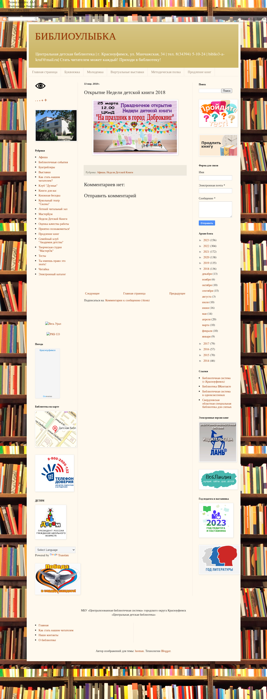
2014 (206, 361)
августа (207, 296)
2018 (206, 269)
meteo (47, 396)
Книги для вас (48, 190)
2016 (206, 349)
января (206, 336)
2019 (206, 263)
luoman (139, 651)
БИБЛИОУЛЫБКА (75, 35)
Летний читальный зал (53, 209)
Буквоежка (72, 72)
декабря (207, 274)
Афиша (101, 172)
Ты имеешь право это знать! (52, 262)
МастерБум (46, 214)
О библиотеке (47, 640)
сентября (208, 291)
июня (206, 308)
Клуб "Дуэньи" (48, 185)
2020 (206, 257)
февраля (207, 331)
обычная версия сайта (21, 14)
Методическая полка (166, 72)
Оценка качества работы (54, 224)
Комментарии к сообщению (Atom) (127, 300)
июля (205, 302)
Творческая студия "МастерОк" (50, 249)
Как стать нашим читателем (56, 630)
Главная (43, 625)
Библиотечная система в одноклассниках (216, 393)
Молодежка (95, 72)
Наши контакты (48, 635)
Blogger (165, 651)
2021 (206, 251)
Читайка (44, 269)
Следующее (92, 293)
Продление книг (199, 72)
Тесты (42, 256)
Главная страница (44, 72)
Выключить (33, 6)
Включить (46, 6)
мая (204, 314)
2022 (206, 246)
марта (206, 325)
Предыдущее (177, 293)
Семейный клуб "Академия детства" (51, 240)
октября (207, 285)
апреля (206, 319)
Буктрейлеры (47, 167)
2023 (206, 240)
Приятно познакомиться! (54, 229)
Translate (63, 555)
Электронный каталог (52, 274)
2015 (206, 355)
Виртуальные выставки (127, 72)
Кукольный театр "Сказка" (49, 202)
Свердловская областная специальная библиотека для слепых (217, 403)
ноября (207, 279)
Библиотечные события (53, 162)
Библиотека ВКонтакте (216, 386)
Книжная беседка (49, 195)
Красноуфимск (47, 350)
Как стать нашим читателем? (49, 178)
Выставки (45, 172)
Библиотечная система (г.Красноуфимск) (216, 379)
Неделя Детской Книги (120, 172)
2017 (206, 343)
